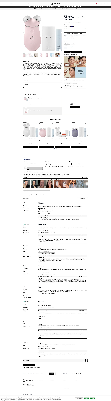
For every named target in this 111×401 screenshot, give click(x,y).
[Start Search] (28, 4)
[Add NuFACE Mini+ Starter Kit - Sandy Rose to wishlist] (53, 123)
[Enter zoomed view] (60, 50)
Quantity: (66, 45)
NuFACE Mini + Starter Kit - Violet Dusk (79, 138)
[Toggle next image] (61, 32)
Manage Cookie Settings (79, 398)
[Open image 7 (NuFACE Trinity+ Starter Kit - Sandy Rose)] (57, 55)
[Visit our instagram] (75, 374)
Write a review (73, 22)
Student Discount (66, 387)
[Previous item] (23, 135)
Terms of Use (19, 400)
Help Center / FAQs (41, 381)
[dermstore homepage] (56, 4)
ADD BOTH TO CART (75, 107)
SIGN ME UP (52, 373)
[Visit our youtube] (77, 374)
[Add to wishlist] (84, 52)
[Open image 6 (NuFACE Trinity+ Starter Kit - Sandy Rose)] (52, 55)
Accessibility (77, 387)
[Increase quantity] (71, 48)
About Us (64, 381)
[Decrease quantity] (65, 48)
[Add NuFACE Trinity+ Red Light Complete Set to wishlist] (69, 123)
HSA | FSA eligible (68, 26)
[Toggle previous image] (23, 32)
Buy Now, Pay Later (66, 388)
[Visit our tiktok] (79, 374)
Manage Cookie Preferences (27, 384)
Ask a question (78, 22)
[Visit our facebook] (70, 374)
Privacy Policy (77, 381)
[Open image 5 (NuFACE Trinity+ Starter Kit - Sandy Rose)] (47, 55)
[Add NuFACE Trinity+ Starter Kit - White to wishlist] (37, 123)
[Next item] (87, 135)
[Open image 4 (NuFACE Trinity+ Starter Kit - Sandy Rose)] (41, 55)
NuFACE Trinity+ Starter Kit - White (30, 138)
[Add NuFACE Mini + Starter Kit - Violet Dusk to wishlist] (85, 123)
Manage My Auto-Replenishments (55, 381)
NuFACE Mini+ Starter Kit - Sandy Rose (46, 138)
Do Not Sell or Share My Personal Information (28, 385)
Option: (65, 41)
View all (85, 28)
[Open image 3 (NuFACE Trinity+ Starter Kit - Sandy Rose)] (36, 55)
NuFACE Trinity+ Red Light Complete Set (62, 138)
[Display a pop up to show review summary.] (33, 141)
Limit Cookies (86, 398)
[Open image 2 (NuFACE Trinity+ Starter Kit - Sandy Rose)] (30, 55)
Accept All (92, 398)
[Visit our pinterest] (81, 374)
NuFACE (65, 15)
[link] (102, 4)
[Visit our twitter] (73, 374)
